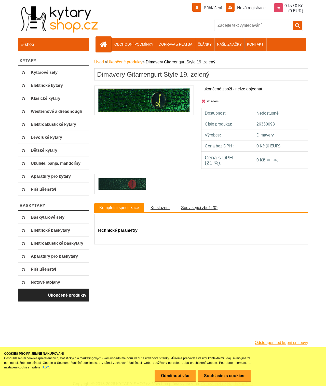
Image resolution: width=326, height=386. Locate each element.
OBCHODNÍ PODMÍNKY (133, 44)
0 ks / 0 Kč (293, 6)
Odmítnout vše (175, 376)
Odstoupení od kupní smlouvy (281, 342)
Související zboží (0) (199, 207)
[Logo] (60, 19)
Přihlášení (213, 8)
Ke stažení (160, 207)
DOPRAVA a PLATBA (175, 44)
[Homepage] (106, 44)
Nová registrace (251, 8)
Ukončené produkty (124, 62)
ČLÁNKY (205, 44)
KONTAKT (255, 44)
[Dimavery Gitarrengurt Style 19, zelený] (144, 90)
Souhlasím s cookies (224, 376)
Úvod (99, 62)
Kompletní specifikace (119, 207)
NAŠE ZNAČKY (229, 44)
